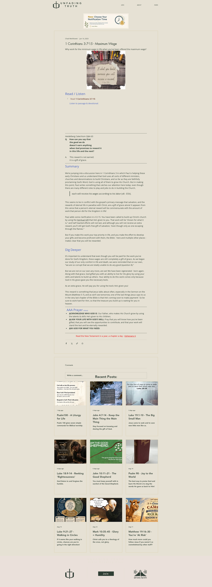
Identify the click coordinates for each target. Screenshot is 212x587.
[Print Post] (82, 343)
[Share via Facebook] (66, 343)
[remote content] (106, 117)
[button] (150, 5)
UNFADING (71, 5)
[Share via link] (77, 343)
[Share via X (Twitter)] (72, 343)
